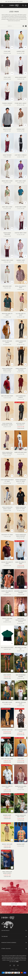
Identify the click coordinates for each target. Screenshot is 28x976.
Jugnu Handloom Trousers (21, 369)
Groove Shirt (7, 129)
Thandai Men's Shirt (7, 260)
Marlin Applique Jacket (7, 619)
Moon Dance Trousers (7, 233)
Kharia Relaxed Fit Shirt (7, 591)
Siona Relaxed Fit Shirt (7, 787)
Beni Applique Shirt (7, 395)
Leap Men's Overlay (21, 155)
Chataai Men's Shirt (21, 232)
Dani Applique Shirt (7, 758)
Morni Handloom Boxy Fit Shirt (21, 480)
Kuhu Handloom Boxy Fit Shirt (7, 480)
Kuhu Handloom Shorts (20, 396)
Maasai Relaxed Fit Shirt (7, 563)
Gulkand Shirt (7, 286)
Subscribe (14, 904)
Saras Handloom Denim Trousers (7, 453)
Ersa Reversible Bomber (21, 675)
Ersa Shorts (7, 674)
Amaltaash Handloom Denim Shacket (21, 620)
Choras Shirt (21, 129)
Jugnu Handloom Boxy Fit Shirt (21, 508)
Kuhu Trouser (7, 155)
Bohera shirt (7, 815)
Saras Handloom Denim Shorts (7, 369)
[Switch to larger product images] (23, 26)
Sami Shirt (21, 758)
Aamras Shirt (21, 51)
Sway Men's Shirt (7, 206)
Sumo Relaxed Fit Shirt (20, 563)
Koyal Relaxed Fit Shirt (20, 287)
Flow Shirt (7, 51)
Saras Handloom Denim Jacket (7, 508)
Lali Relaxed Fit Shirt (21, 314)
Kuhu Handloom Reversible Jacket (7, 424)
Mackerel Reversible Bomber (20, 591)
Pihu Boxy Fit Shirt (7, 534)
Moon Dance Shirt (20, 77)
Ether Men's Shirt (20, 206)
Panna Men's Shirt (7, 180)
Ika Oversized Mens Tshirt (21, 730)
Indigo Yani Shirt (7, 844)
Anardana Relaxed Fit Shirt (20, 787)
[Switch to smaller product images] (26, 26)
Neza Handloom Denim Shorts (7, 872)
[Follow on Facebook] (10, 965)
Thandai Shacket (7, 103)
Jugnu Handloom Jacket (21, 341)
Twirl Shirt (7, 77)
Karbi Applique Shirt (21, 452)
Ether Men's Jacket (21, 103)
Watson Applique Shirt (21, 703)
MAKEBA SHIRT (21, 844)
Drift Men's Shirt (20, 180)
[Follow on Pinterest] (18, 965)
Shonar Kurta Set (7, 729)
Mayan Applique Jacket (7, 341)
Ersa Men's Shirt (7, 702)
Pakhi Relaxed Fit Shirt (7, 314)
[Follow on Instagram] (14, 965)
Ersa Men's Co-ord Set (21, 648)
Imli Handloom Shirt (7, 647)
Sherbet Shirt (21, 260)
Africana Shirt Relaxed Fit (20, 424)
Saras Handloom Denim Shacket (21, 535)
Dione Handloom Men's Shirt (21, 816)
